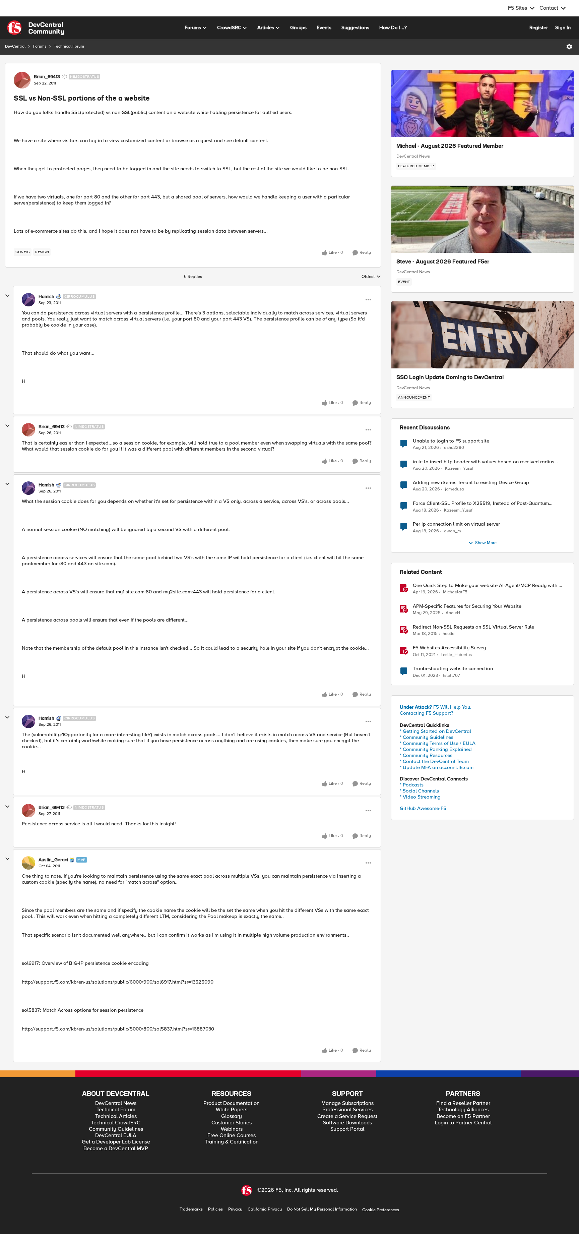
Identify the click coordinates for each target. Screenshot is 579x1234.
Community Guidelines (116, 1129)
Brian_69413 (47, 76)
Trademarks (191, 1209)
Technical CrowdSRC (115, 1123)
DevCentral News (413, 156)
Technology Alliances (463, 1110)
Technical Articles (116, 1116)
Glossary (231, 1116)
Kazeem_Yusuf (459, 468)
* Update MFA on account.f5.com (436, 767)
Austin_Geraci (53, 860)
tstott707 (451, 675)
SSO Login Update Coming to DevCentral (450, 377)
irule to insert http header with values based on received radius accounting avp (483, 462)
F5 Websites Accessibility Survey (449, 648)
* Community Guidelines (426, 737)
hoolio (448, 633)
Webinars (232, 1129)
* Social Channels (419, 791)
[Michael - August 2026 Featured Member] (482, 103)
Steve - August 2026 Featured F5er (443, 262)
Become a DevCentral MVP (115, 1148)
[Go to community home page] (35, 28)
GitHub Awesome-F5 (423, 808)
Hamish (46, 296)
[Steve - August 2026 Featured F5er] (482, 219)
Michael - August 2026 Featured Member (450, 146)
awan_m (452, 531)
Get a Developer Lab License (116, 1142)
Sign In (563, 27)
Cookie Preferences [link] (380, 1210)
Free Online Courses (231, 1135)
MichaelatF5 (455, 592)
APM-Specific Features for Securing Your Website (467, 606)
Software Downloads (347, 1123)
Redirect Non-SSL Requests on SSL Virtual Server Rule (473, 627)
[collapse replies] (7, 296)
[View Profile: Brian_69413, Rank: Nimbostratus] (22, 80)
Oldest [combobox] (371, 277)
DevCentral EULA (115, 1135)
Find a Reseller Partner (463, 1103)
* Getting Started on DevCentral (435, 731)
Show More (486, 542)
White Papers (231, 1110)
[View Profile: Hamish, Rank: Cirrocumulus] (28, 299)
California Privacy (265, 1209)
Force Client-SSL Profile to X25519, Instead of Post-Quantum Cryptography (481, 503)
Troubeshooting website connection (453, 668)
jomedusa (454, 489)
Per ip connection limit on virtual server (456, 524)
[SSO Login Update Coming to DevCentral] (482, 334)
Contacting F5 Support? (426, 713)
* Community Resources (426, 755)
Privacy (235, 1209)
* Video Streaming (420, 797)
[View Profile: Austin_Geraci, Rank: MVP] (28, 863)
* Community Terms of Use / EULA (437, 743)
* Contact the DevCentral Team (434, 761)
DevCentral (15, 46)
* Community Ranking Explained (436, 749)
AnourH (453, 612)
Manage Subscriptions (347, 1103)
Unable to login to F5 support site (451, 441)
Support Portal (347, 1129)
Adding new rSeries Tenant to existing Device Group (471, 482)
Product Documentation (231, 1103)
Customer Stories (231, 1123)
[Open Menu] (569, 46)
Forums (40, 46)
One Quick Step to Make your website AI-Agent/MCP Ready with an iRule (488, 585)
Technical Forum (69, 46)
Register (538, 27)
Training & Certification (232, 1142)
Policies (215, 1209)
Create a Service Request (347, 1116)
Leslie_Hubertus (456, 654)
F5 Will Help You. (435, 707)
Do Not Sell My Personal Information (322, 1209)
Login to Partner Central (463, 1123)
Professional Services (347, 1110)
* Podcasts (412, 785)
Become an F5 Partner (463, 1116)
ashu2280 (454, 447)
